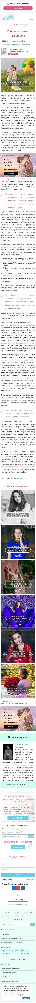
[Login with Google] (18, 888)
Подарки (31, 916)
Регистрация (18, 900)
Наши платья (6, 916)
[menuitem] (18, 930)
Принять (26, 998)
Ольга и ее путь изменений (21, 745)
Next (35, 748)
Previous (1, 748)
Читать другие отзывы (17, 785)
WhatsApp (26, 953)
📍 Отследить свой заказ (21, 25)
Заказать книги (27, 912)
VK (12, 953)
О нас (23, 916)
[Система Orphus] (24, 703)
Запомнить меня (7, 879)
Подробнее (17, 818)
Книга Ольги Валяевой (18, 51)
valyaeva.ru (18, 478)
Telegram (8, 953)
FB (17, 953)
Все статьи (15, 912)
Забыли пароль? (31, 879)
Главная (6, 912)
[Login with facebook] (13, 888)
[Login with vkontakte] (22, 888)
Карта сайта (18, 919)
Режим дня (7, 44)
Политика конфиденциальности (18, 904)
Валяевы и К (8, 19)
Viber (21, 953)
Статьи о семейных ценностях (20, 44)
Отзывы (15, 916)
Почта (3, 953)
